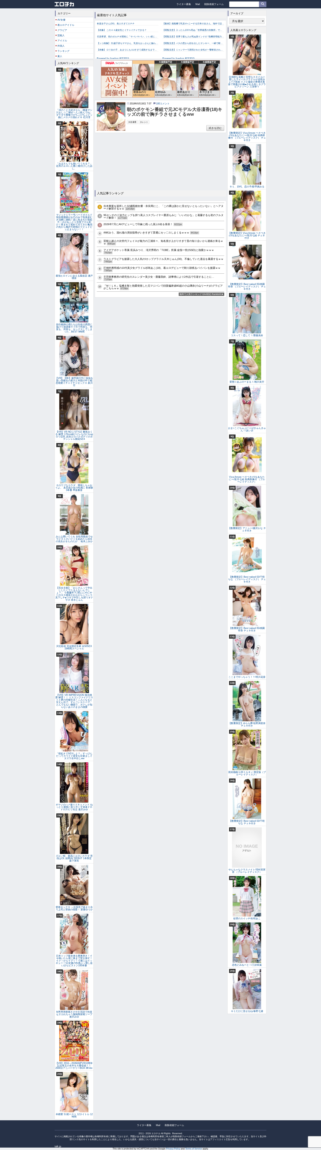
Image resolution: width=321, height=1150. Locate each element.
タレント (144, 122)
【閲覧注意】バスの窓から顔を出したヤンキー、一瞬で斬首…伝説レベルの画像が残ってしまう (193, 43)
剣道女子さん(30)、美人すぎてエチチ (115, 23)
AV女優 (61, 19)
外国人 (61, 45)
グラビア (62, 30)
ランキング (63, 51)
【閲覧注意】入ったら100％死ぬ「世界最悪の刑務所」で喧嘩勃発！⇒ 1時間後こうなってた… (193, 30)
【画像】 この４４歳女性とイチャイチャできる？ (122, 30)
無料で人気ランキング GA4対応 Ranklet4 (200, 294)
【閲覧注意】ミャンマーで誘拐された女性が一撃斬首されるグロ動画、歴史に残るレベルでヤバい (193, 49)
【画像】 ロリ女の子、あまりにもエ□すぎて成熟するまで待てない (127, 49)
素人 (59, 56)
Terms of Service (193, 1148)
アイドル (62, 40)
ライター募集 (183, 4)
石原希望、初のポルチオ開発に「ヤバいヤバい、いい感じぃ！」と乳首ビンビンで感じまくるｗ (127, 36)
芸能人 (61, 35)
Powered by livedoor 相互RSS (113, 58)
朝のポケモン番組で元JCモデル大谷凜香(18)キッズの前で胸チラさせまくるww (174, 112)
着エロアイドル (65, 25)
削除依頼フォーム (214, 4)
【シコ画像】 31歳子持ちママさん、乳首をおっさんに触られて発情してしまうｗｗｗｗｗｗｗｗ (127, 43)
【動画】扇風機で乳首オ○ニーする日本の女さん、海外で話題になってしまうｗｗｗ (193, 23)
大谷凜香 (132, 122)
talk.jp (58, 1146)
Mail (197, 4)
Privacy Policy (173, 1148)
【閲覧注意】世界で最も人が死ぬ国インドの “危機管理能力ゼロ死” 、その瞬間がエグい (193, 36)
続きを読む (215, 127)
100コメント (163, 103)
